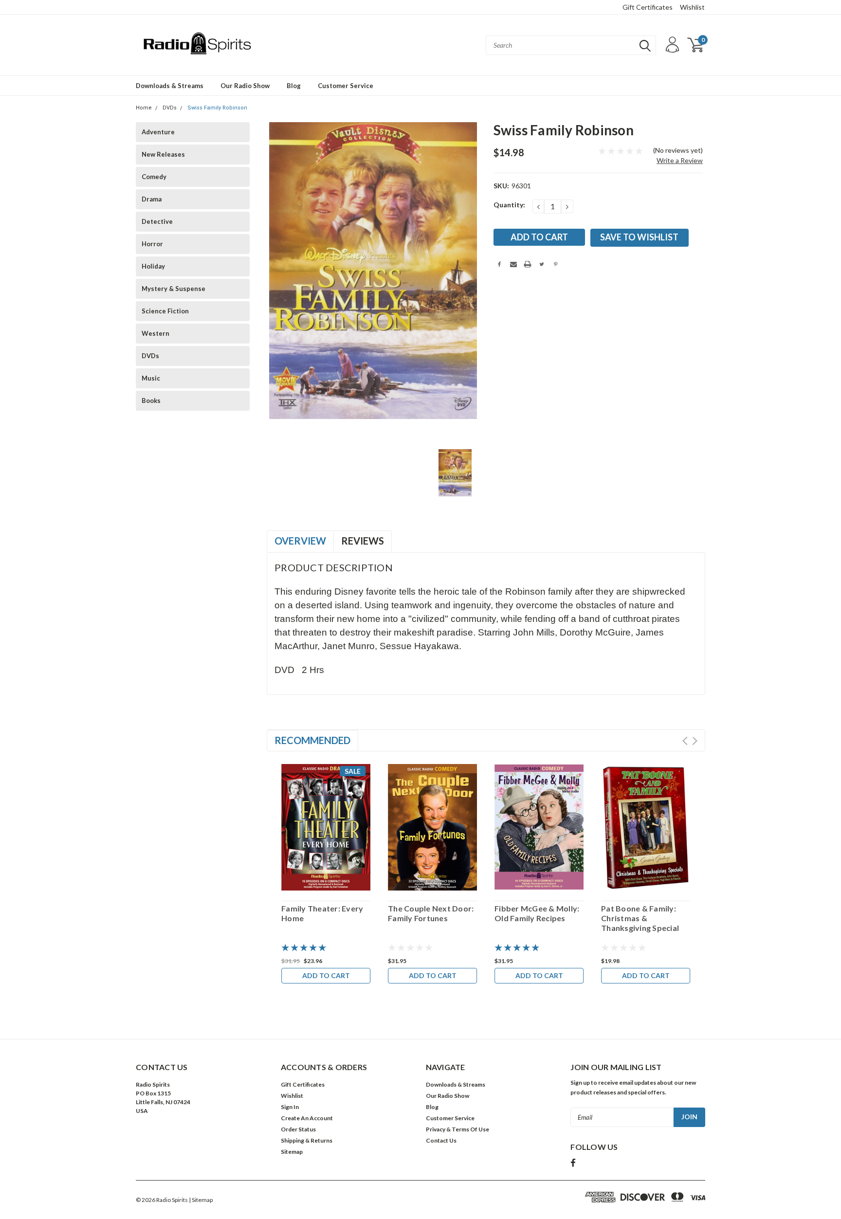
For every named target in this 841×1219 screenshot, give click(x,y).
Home (144, 108)
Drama (152, 199)
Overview (300, 540)
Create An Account (307, 1118)
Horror (152, 244)
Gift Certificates (647, 7)
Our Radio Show (245, 86)
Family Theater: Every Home (322, 913)
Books (151, 400)
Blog (294, 86)
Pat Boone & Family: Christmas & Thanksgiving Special (640, 918)
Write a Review (680, 160)
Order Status (298, 1129)
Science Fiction (165, 311)
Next (695, 741)
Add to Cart (326, 975)
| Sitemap (201, 1199)
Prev (685, 741)
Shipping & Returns (306, 1140)
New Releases (163, 154)
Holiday (153, 266)
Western (155, 333)
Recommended (312, 740)
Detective (157, 221)
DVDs (170, 108)
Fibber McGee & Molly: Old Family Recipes (536, 913)
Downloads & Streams (169, 86)
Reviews (362, 540)
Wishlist (692, 7)
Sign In (290, 1106)
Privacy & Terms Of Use (457, 1129)
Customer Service (345, 86)
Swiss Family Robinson (217, 108)
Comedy (154, 177)
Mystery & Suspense (173, 288)
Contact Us (441, 1140)
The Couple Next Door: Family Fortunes (431, 913)
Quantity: (509, 204)
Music (151, 378)
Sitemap (292, 1151)
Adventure (158, 132)
